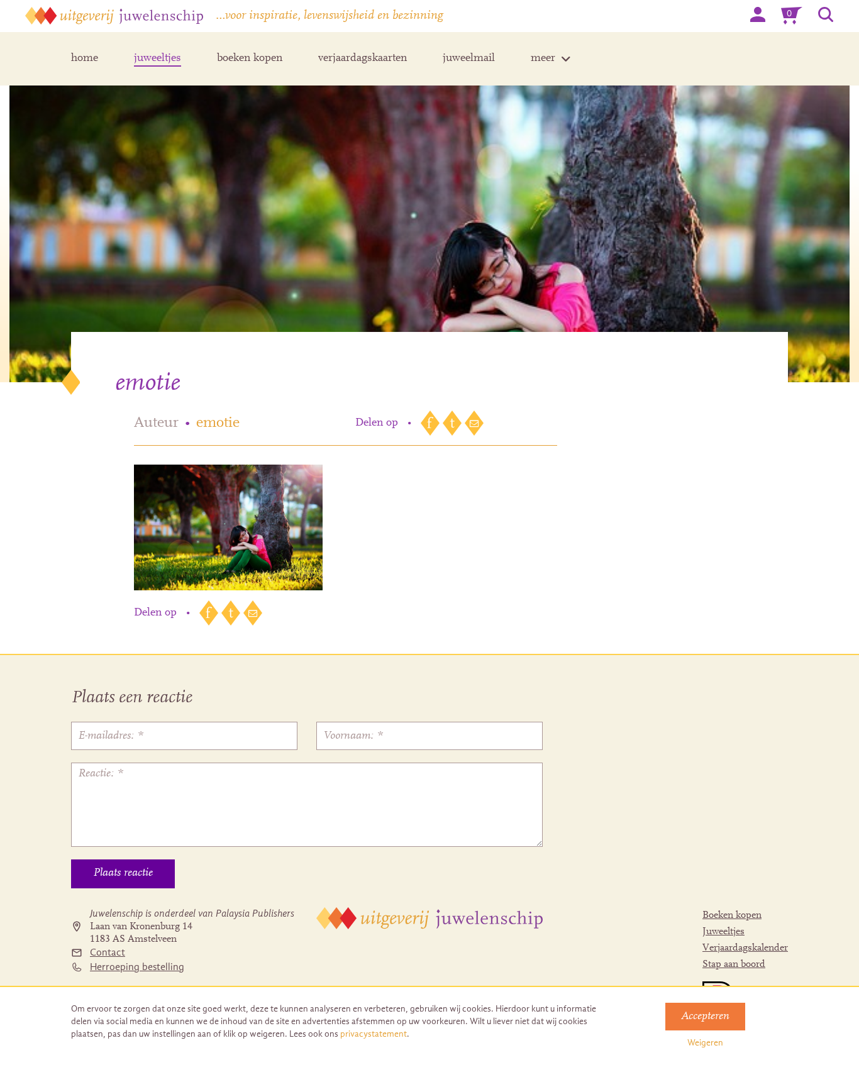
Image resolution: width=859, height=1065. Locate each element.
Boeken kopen (732, 915)
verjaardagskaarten (362, 58)
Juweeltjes (723, 932)
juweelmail (469, 58)
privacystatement (373, 1034)
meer (543, 58)
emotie (218, 423)
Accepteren (705, 1016)
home (84, 58)
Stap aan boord (733, 964)
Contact (107, 952)
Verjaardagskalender (745, 948)
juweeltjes (157, 58)
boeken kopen (249, 58)
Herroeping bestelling (137, 967)
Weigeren (705, 1042)
